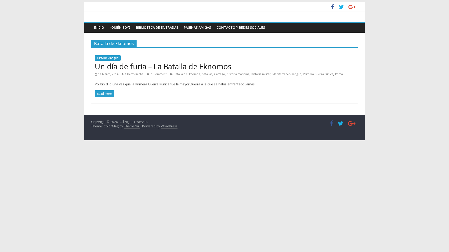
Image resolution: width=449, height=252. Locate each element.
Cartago (219, 74)
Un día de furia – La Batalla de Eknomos (163, 66)
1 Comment (158, 74)
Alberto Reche (134, 74)
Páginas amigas (197, 27)
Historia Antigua (107, 58)
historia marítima (238, 74)
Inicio (99, 27)
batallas (207, 74)
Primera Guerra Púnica (318, 74)
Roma (339, 74)
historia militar (261, 74)
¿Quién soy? (120, 27)
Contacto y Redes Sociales (241, 27)
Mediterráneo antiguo (286, 74)
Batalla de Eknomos (187, 74)
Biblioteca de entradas (157, 27)
